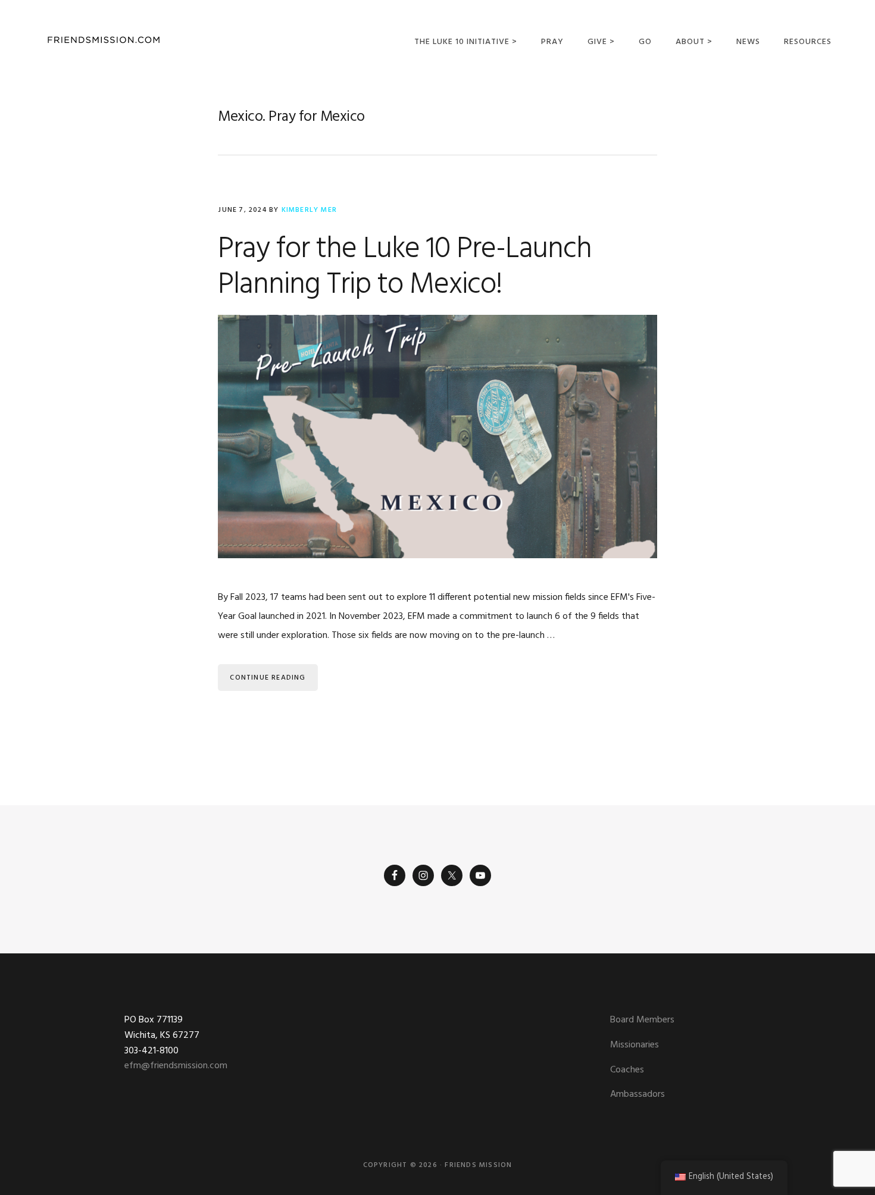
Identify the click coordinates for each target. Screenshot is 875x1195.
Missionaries (634, 1045)
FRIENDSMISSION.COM (103, 40)
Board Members (642, 1020)
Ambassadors (637, 1094)
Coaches (627, 1070)
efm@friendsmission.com (175, 1066)
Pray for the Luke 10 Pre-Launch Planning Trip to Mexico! (405, 267)
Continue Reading (267, 678)
